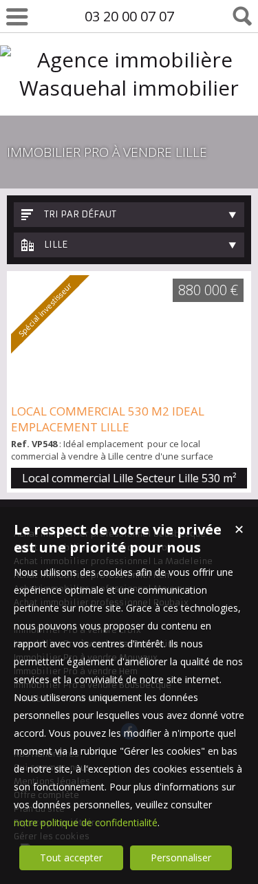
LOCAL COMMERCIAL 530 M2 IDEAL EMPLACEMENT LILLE (107, 419)
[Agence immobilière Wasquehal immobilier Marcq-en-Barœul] (129, 116)
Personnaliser (181, 857)
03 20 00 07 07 (129, 16)
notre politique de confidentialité (86, 822)
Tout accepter (71, 857)
